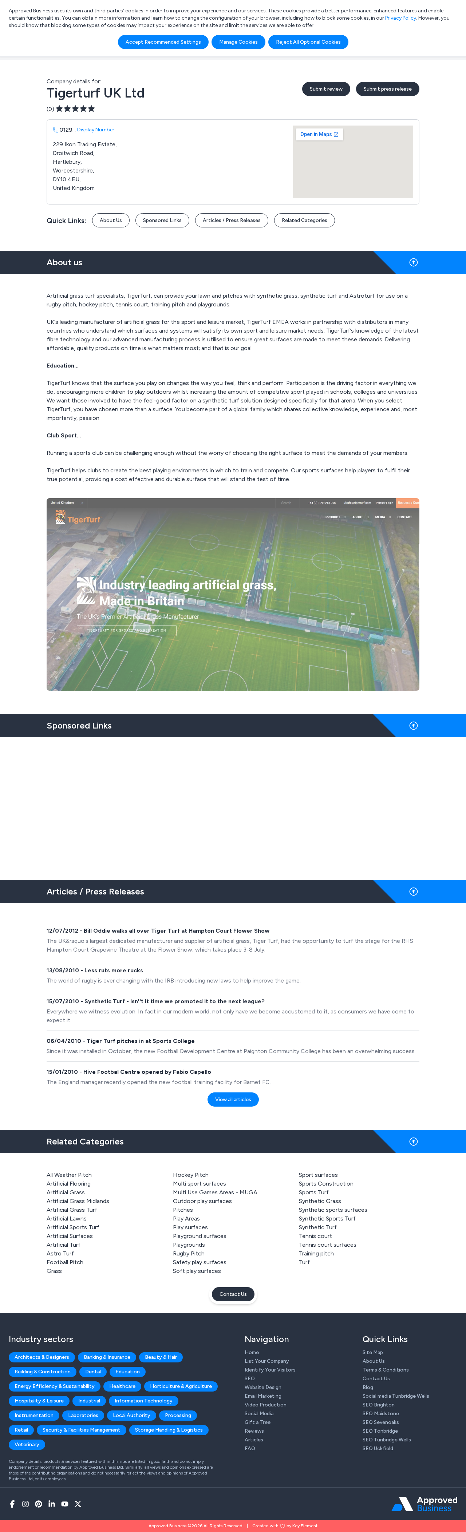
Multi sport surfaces (199, 1183)
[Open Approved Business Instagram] (25, 1504)
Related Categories (304, 220)
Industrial (89, 1401)
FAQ (250, 1448)
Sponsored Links (162, 220)
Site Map (373, 1352)
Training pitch (316, 1253)
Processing (178, 1415)
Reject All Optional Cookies (308, 42)
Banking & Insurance (107, 1357)
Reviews (254, 1431)
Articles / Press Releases (232, 220)
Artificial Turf (63, 1244)
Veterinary (27, 1444)
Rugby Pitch (189, 1253)
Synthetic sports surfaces (333, 1209)
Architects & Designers (42, 1357)
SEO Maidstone (381, 1413)
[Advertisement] (233, 806)
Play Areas (186, 1218)
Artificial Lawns (67, 1218)
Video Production (266, 1405)
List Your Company (267, 1361)
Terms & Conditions (386, 1370)
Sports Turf (314, 1192)
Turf (304, 1262)
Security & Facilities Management (82, 1430)
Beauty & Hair (161, 1357)
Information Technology (144, 1401)
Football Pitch (65, 1262)
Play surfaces (190, 1227)
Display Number (95, 130)
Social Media (259, 1413)
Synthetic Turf (318, 1227)
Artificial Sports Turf (73, 1227)
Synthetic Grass (320, 1201)
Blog (368, 1387)
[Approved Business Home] (424, 1504)
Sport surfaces (318, 1174)
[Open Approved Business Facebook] (12, 1504)
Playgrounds (189, 1244)
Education (127, 1372)
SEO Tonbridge (380, 1431)
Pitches (183, 1209)
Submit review (326, 89)
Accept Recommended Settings (163, 42)
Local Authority (131, 1415)
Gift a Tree (257, 1422)
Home (252, 1352)
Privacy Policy (400, 18)
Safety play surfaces (199, 1262)
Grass (54, 1270)
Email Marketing (263, 1396)
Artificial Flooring (69, 1183)
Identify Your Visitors (270, 1370)
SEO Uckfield (378, 1448)
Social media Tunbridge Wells (396, 1396)
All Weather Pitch (69, 1174)
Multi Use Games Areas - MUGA (215, 1192)
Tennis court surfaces (327, 1244)
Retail (21, 1430)
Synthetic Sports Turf (327, 1218)
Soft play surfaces (197, 1270)
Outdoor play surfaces (202, 1201)
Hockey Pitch (191, 1174)
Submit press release (388, 89)
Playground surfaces (199, 1236)
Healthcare (122, 1386)
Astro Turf (60, 1253)
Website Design (263, 1387)
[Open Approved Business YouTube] (64, 1504)
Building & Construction (43, 1372)
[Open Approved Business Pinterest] (38, 1504)
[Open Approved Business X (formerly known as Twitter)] (78, 1504)
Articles (254, 1440)
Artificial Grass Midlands (78, 1201)
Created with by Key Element (284, 1525)
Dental (93, 1372)
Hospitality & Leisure (39, 1401)
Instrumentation (34, 1415)
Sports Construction (326, 1183)
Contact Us (233, 1294)
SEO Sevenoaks (381, 1422)
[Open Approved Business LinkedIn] (51, 1504)
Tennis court (315, 1236)
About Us (111, 220)
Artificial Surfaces (70, 1236)
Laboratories (83, 1415)
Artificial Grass (66, 1192)
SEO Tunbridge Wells (387, 1440)
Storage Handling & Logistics (169, 1430)
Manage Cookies (238, 42)
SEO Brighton (379, 1405)
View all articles (233, 1099)
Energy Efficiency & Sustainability (55, 1386)
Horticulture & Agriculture (181, 1386)
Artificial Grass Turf (72, 1209)
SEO (250, 1379)
